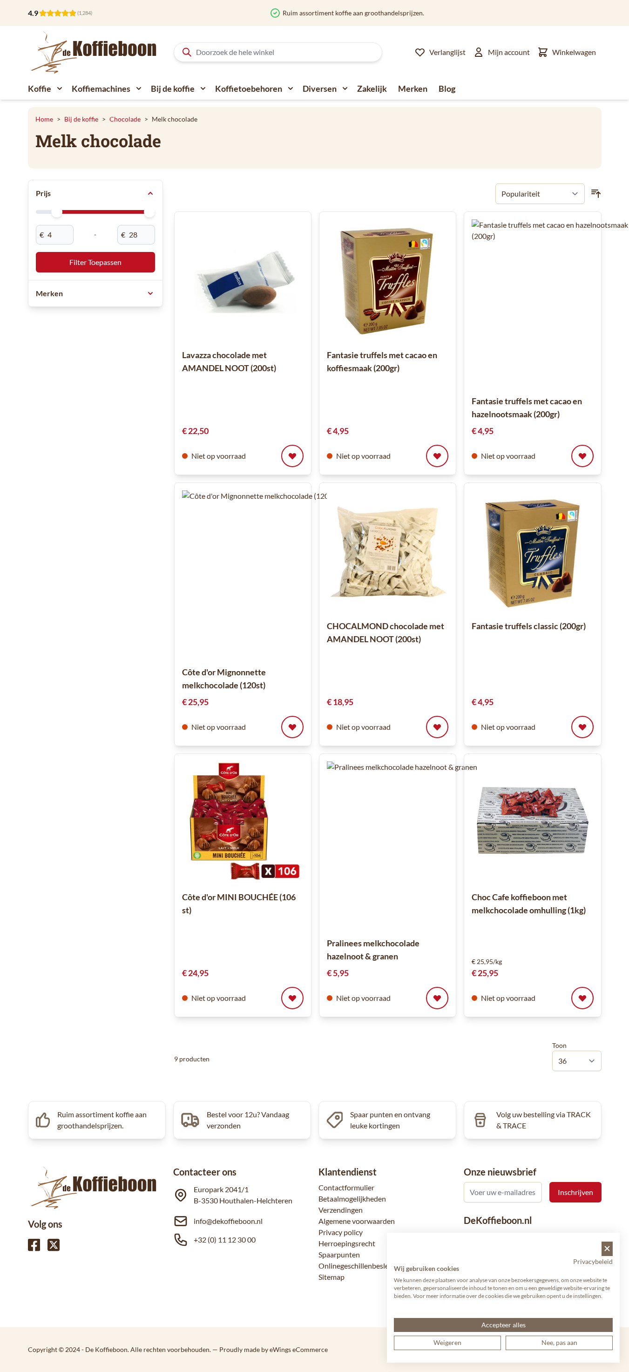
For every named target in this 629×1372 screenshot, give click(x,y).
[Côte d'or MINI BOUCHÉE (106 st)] (243, 822)
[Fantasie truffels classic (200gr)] (532, 551)
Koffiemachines (101, 88)
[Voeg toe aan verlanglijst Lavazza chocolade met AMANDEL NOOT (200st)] (292, 456)
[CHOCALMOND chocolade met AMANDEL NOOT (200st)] (387, 551)
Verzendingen (340, 1209)
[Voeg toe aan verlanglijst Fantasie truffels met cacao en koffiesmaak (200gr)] (437, 456)
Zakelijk (372, 88)
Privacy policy (340, 1232)
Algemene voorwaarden (356, 1220)
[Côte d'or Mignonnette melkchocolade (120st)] (266, 574)
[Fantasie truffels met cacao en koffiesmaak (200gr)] (387, 280)
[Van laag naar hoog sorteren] (596, 193)
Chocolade (125, 119)
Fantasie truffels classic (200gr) (529, 626)
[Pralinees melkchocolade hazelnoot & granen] (410, 845)
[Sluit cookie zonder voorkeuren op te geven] (607, 1249)
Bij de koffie (173, 88)
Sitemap (331, 1276)
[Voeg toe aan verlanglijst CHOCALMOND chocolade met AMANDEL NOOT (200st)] (437, 727)
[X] (53, 1245)
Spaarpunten (339, 1254)
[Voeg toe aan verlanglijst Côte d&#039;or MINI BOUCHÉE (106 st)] (292, 998)
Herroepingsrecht (346, 1243)
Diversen (320, 88)
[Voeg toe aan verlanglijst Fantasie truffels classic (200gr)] (582, 727)
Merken (412, 88)
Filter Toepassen (95, 262)
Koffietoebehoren (248, 88)
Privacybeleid (593, 1261)
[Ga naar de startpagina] (94, 52)
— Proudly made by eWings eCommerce (270, 1349)
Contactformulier (346, 1187)
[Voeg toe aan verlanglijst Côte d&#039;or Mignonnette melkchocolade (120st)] (292, 727)
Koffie (39, 88)
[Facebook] (34, 1245)
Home (44, 119)
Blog (447, 88)
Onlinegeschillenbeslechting (363, 1265)
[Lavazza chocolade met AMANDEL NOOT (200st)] (243, 280)
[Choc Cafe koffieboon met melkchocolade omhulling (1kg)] (532, 822)
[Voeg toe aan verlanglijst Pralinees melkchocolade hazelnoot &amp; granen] (437, 998)
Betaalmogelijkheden (352, 1198)
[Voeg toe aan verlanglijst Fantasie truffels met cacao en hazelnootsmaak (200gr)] (582, 456)
